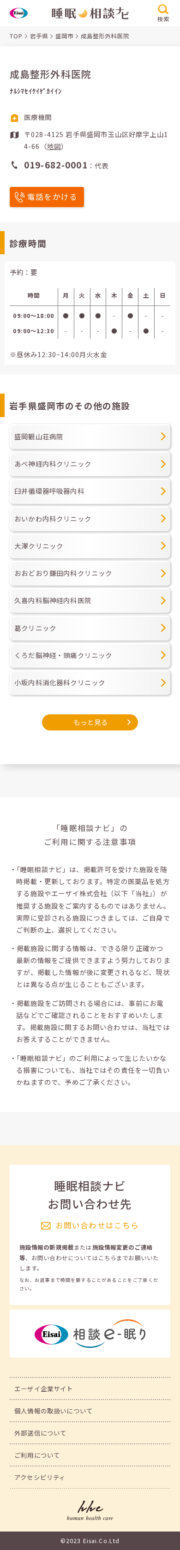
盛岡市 (64, 36)
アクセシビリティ (40, 1477)
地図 (54, 146)
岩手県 (39, 36)
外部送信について (40, 1432)
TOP (16, 36)
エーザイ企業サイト (43, 1388)
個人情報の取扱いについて (53, 1410)
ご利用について (37, 1455)
